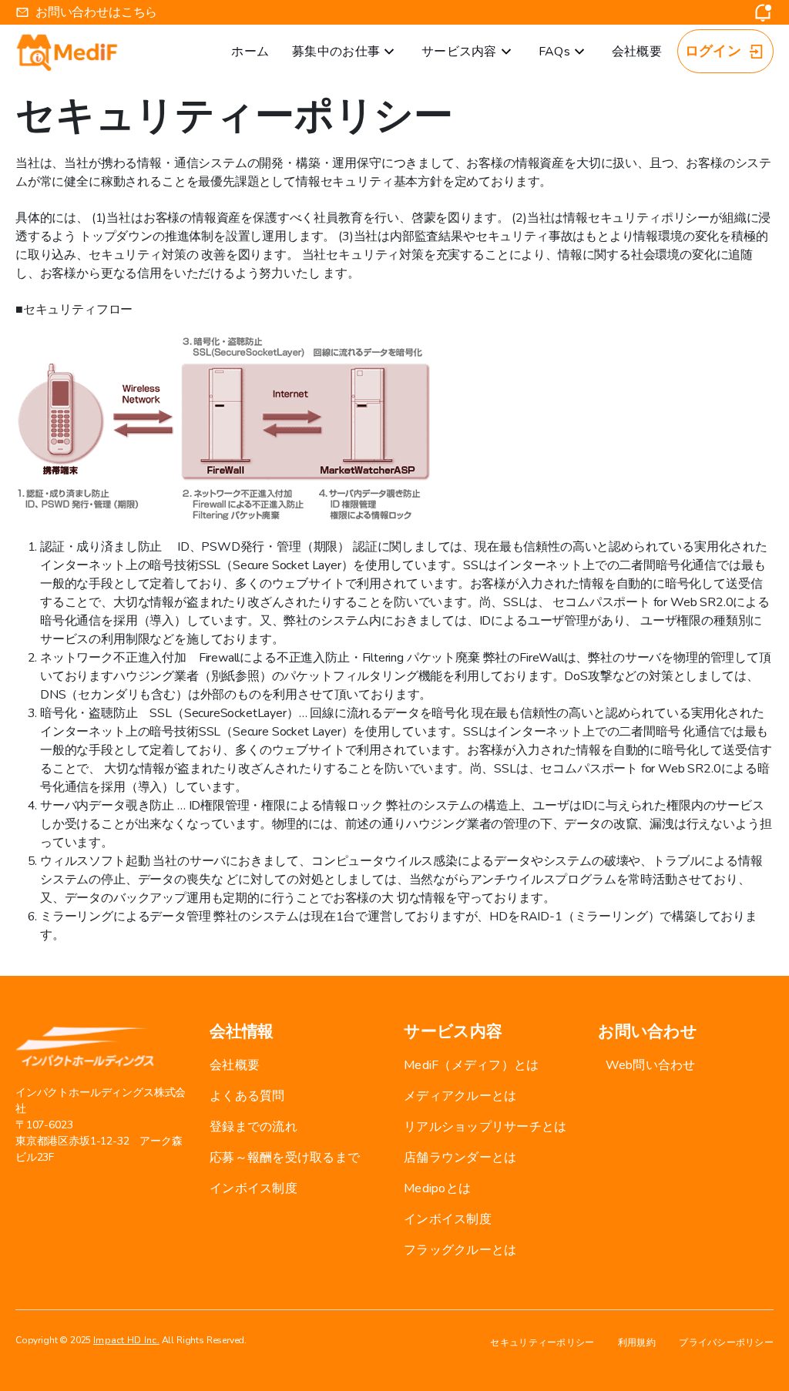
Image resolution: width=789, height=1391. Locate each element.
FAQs (554, 51)
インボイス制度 (253, 1188)
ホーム (250, 51)
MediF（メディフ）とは (471, 1065)
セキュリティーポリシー (542, 1342)
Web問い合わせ (651, 1065)
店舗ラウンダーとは (460, 1157)
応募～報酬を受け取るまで (285, 1157)
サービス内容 (459, 51)
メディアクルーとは (460, 1096)
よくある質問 (247, 1096)
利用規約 (637, 1342)
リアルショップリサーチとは (485, 1126)
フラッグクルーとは (460, 1250)
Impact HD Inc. (126, 1340)
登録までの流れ (253, 1126)
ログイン (713, 51)
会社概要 (637, 51)
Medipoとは (437, 1188)
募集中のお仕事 (336, 51)
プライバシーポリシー (726, 1342)
